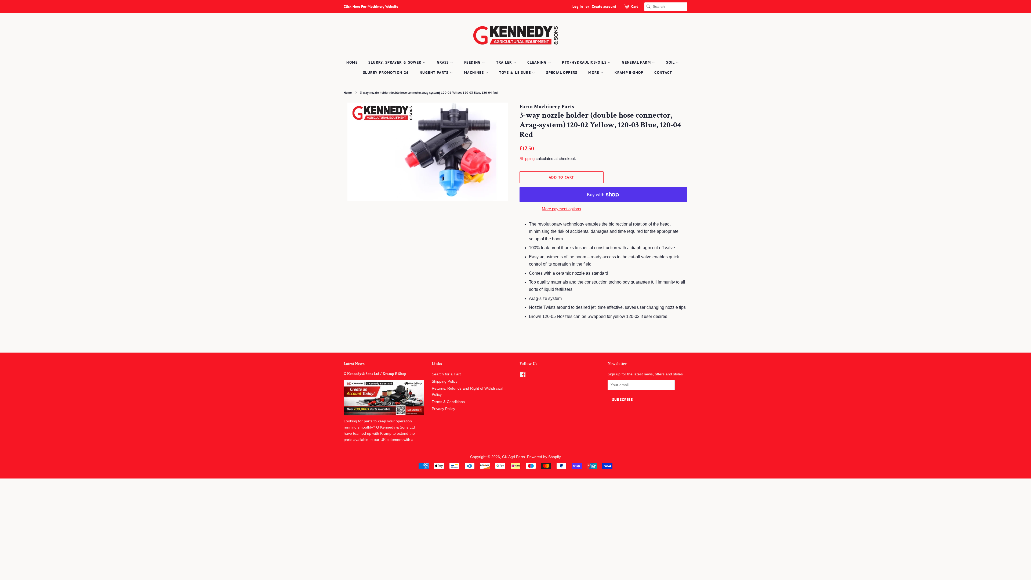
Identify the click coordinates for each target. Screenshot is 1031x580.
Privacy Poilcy (443, 409)
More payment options (561, 208)
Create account (604, 6)
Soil (671, 62)
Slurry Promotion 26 (386, 72)
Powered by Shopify (544, 457)
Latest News (354, 363)
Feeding (473, 62)
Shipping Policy (445, 381)
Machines (474, 72)
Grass (443, 62)
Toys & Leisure (515, 72)
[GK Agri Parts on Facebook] (523, 376)
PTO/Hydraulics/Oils (585, 62)
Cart (634, 6)
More (594, 72)
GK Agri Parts (513, 457)
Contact (663, 72)
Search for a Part (446, 374)
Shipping (527, 158)
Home (352, 62)
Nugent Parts (435, 72)
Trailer (504, 62)
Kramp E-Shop (629, 72)
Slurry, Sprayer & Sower (395, 62)
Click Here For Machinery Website (371, 6)
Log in (577, 6)
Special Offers (562, 72)
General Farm (637, 62)
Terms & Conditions (448, 402)
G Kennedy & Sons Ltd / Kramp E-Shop (375, 373)
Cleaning (537, 62)
